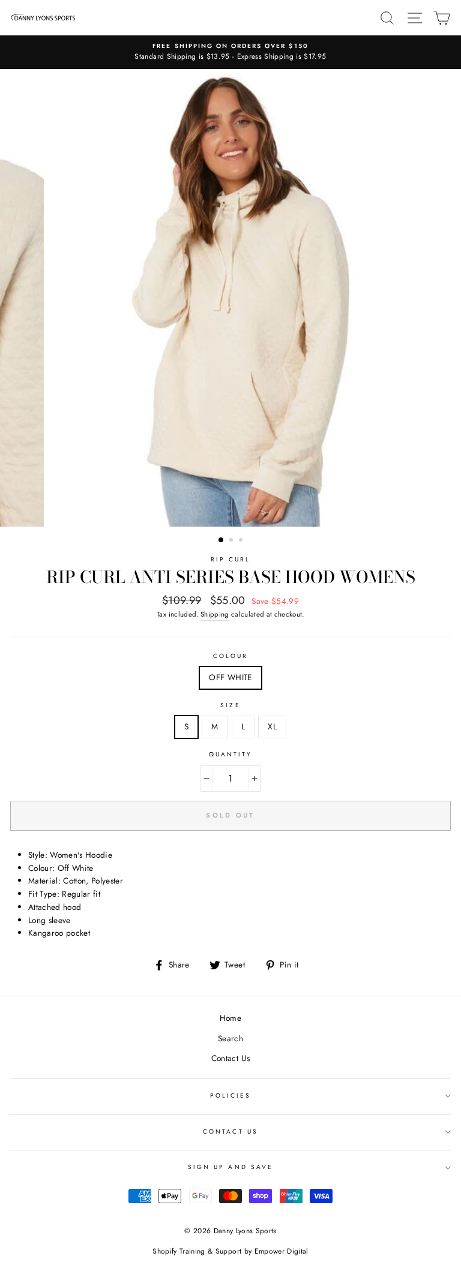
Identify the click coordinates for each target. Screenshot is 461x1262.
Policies (230, 1095)
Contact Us (230, 1058)
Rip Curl (230, 559)
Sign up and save (230, 1166)
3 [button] (242, 541)
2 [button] (232, 541)
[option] (230, 52)
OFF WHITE (230, 677)
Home (230, 1018)
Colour (230, 655)
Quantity (230, 754)
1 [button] (221, 540)
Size (230, 705)
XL (272, 726)
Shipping (214, 614)
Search (230, 1038)
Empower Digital (282, 1251)
